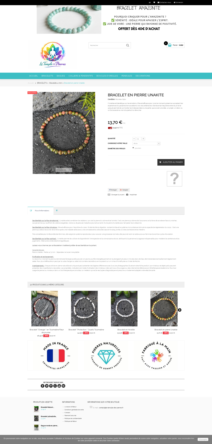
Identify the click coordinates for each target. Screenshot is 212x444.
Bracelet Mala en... (47, 407)
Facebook (42, 386)
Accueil (33, 76)
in (63, 386)
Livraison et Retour (70, 407)
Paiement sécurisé (70, 415)
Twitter (47, 386)
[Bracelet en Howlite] (126, 308)
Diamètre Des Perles (117, 148)
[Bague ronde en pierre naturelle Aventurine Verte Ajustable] (36, 427)
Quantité (111, 138)
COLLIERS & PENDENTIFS (81, 76)
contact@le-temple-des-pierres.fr (111, 408)
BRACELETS (47, 76)
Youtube (59, 386)
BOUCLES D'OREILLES (107, 76)
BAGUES (61, 76)
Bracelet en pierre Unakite (166, 330)
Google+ (125, 190)
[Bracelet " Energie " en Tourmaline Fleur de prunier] (46, 308)
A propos (67, 412)
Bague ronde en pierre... (49, 426)
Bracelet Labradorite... (49, 416)
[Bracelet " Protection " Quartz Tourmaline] (86, 308)
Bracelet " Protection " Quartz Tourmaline (86, 330)
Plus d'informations (42, 211)
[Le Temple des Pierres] (52, 54)
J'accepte (203, 439)
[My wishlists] (154, 2)
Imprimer (133, 195)
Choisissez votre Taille (118, 143)
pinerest (51, 386)
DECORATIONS (143, 76)
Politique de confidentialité (73, 418)
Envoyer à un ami (118, 195)
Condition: (111, 99)
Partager (113, 190)
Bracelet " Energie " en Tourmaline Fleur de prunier (47, 331)
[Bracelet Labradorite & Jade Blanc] (36, 418)
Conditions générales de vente (74, 410)
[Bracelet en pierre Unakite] (165, 308)
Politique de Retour (71, 421)
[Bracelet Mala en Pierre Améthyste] (36, 409)
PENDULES (127, 76)
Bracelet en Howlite (126, 330)
